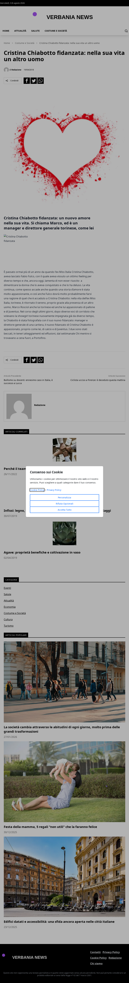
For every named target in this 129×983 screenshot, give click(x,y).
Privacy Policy (54, 489)
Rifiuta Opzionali (64, 503)
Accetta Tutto (64, 509)
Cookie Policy (37, 489)
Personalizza (64, 497)
